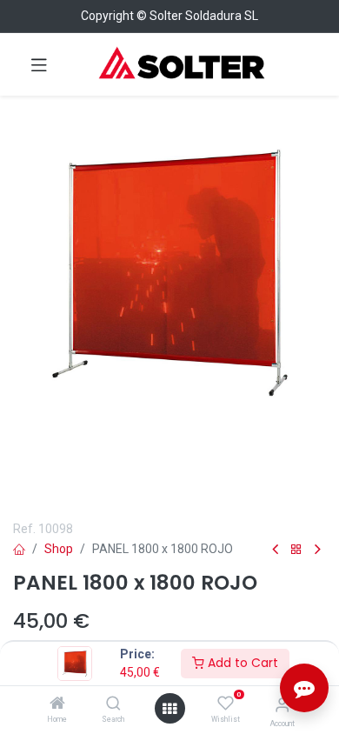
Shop (58, 549)
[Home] (57, 704)
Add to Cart (241, 662)
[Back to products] (296, 550)
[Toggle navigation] (39, 64)
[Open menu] (169, 708)
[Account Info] (282, 705)
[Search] (113, 704)
